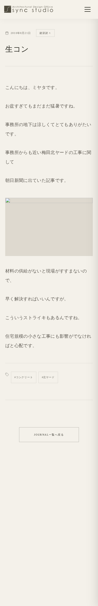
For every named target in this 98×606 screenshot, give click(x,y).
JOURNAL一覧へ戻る (49, 434)
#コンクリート (23, 377)
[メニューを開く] (87, 9)
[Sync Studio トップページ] (28, 9)
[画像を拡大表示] (49, 227)
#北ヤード (48, 377)
